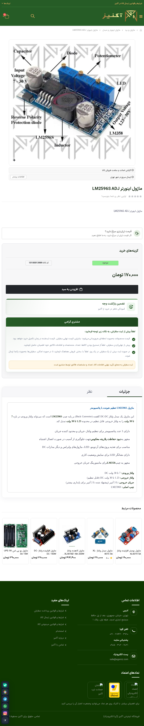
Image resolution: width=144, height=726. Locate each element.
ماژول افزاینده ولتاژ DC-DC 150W (45, 552)
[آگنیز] (119, 16)
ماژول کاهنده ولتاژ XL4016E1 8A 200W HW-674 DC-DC (74, 552)
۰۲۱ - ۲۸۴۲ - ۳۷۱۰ (119, 634)
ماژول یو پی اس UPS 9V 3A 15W (16, 552)
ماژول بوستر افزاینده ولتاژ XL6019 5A (129, 552)
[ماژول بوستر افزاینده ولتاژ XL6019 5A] (128, 533)
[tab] (124, 392)
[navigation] (5, 702)
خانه (141, 30)
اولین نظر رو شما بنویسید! (114, 196)
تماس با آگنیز (57, 645)
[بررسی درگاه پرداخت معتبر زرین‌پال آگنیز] (114, 690)
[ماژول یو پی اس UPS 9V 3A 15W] (15, 533)
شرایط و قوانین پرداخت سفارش (49, 611)
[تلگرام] (5, 699)
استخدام (60, 631)
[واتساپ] (5, 706)
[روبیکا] (5, 692)
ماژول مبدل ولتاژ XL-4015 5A (103, 552)
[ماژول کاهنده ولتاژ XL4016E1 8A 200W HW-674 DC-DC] (72, 533)
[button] (32, 16)
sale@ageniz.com (119, 659)
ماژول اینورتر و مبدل (111, 30)
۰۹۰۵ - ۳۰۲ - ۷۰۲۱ (119, 645)
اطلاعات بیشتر (18, 176)
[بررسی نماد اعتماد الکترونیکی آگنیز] (131, 690)
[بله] (5, 685)
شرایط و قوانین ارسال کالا (52, 617)
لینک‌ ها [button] (7, 3)
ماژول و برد (130, 30)
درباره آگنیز (59, 638)
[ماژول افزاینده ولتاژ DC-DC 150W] (44, 533)
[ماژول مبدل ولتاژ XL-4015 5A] (100, 533)
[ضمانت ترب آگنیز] (95, 690)
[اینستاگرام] (5, 713)
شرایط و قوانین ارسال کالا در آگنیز (128, 3)
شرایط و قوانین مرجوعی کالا (51, 624)
